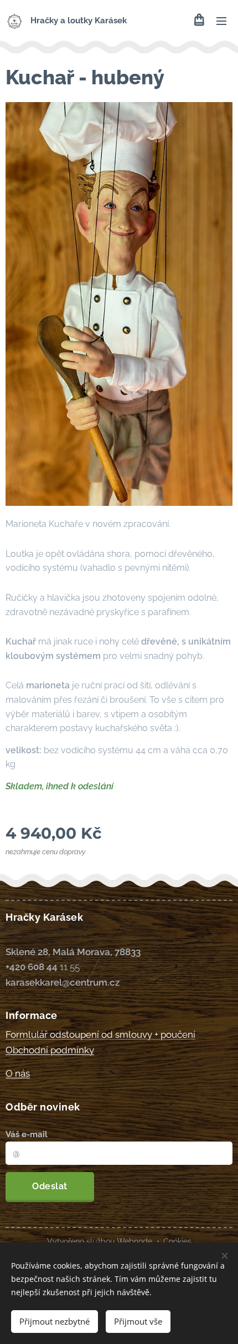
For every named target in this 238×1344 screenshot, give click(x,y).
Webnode (134, 1241)
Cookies (177, 1241)
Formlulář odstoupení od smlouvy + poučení (100, 1034)
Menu (221, 20)
